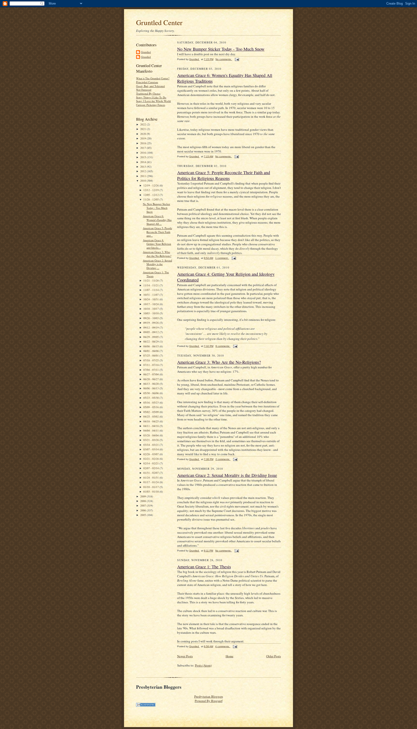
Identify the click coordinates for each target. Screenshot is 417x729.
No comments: (223, 59)
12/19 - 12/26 (151, 185)
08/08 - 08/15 (151, 346)
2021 (143, 129)
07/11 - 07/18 (151, 365)
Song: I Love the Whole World (153, 101)
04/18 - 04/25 (151, 421)
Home (229, 656)
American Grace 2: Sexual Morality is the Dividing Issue (227, 475)
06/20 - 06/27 (151, 379)
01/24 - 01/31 (151, 477)
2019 (143, 138)
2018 (143, 143)
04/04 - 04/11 (151, 430)
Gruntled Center (159, 22)
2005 (143, 515)
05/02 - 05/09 (151, 412)
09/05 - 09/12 (151, 332)
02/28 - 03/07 (151, 454)
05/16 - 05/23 (151, 402)
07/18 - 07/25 (151, 360)
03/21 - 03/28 (151, 440)
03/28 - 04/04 (151, 435)
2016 (143, 152)
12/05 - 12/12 (151, 195)
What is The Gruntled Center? (152, 78)
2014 (143, 162)
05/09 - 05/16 (151, 407)
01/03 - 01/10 (151, 491)
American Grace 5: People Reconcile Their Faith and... (157, 231)
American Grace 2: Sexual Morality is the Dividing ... (157, 264)
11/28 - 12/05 (151, 199)
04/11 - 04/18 (151, 426)
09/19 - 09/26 (151, 322)
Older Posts (273, 656)
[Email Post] (237, 59)
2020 (143, 134)
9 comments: (222, 346)
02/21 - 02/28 (151, 459)
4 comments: (222, 646)
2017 (143, 148)
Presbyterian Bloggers (208, 696)
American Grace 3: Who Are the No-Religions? (157, 254)
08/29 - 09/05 (151, 337)
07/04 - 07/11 (151, 369)
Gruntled (146, 52)
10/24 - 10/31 (151, 299)
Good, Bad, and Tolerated (150, 86)
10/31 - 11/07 (151, 294)
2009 (143, 496)
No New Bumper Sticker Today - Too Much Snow (156, 207)
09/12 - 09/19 (151, 327)
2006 (143, 510)
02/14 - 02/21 (151, 463)
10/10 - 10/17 (151, 308)
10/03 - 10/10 (151, 313)
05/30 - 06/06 (151, 393)
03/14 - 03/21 (151, 445)
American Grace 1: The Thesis (204, 567)
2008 (143, 501)
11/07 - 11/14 (151, 290)
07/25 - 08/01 (151, 355)
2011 (143, 176)
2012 (143, 171)
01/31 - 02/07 (151, 473)
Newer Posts (185, 656)
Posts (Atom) (203, 665)
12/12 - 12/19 (151, 190)
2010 (143, 180)
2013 (143, 166)
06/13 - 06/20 (151, 383)
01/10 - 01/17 (151, 487)
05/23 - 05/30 (151, 397)
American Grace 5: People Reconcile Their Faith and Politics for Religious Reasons (223, 175)
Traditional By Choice (148, 93)
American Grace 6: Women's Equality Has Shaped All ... (157, 219)
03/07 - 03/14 (151, 449)
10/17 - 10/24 (151, 304)
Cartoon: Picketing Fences (150, 105)
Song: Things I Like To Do (151, 97)
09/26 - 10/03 (151, 318)
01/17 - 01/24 (151, 482)
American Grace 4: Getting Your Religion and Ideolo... (157, 243)
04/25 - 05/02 (151, 416)
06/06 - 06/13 (151, 388)
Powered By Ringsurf (208, 701)
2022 (143, 124)
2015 (143, 157)
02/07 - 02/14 (151, 468)
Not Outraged (143, 89)
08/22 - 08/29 (151, 341)
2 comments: (222, 459)
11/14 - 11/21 (151, 285)
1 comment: (222, 258)
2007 (143, 505)
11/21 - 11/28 (151, 280)
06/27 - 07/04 (151, 374)
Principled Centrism (147, 82)
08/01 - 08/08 (151, 351)
